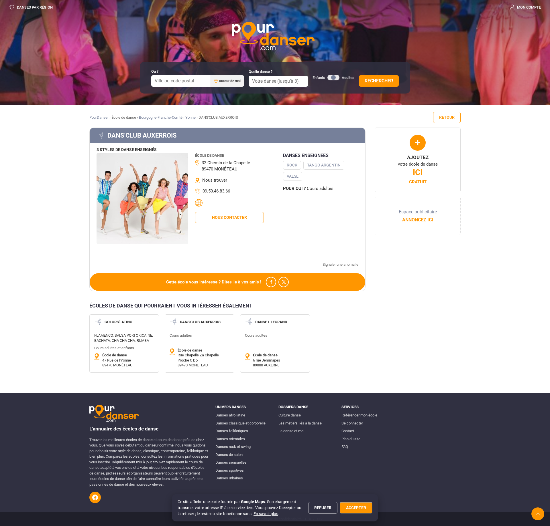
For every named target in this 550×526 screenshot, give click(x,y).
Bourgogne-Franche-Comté (160, 117)
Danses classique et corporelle (240, 423)
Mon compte (528, 7)
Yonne (190, 117)
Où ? (154, 71)
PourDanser (99, 117)
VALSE (292, 176)
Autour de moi (230, 81)
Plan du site (350, 439)
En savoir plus (266, 513)
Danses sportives (229, 470)
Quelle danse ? (260, 72)
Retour (447, 117)
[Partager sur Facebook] (271, 282)
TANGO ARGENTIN (324, 165)
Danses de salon (229, 454)
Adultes (348, 78)
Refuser (322, 507)
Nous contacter (229, 217)
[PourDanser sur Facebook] (95, 497)
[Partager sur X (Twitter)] (283, 282)
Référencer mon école (359, 415)
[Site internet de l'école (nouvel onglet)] (199, 203)
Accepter (356, 507)
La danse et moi (291, 431)
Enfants (319, 78)
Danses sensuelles (231, 462)
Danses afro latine (230, 415)
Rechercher (379, 81)
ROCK (292, 165)
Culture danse (289, 415)
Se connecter (352, 423)
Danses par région (34, 7)
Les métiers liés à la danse (300, 423)
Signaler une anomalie (340, 264)
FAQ (344, 446)
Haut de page (537, 513)
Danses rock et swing (233, 446)
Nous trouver (214, 180)
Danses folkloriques (231, 431)
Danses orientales (230, 439)
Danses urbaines (229, 478)
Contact (347, 431)
